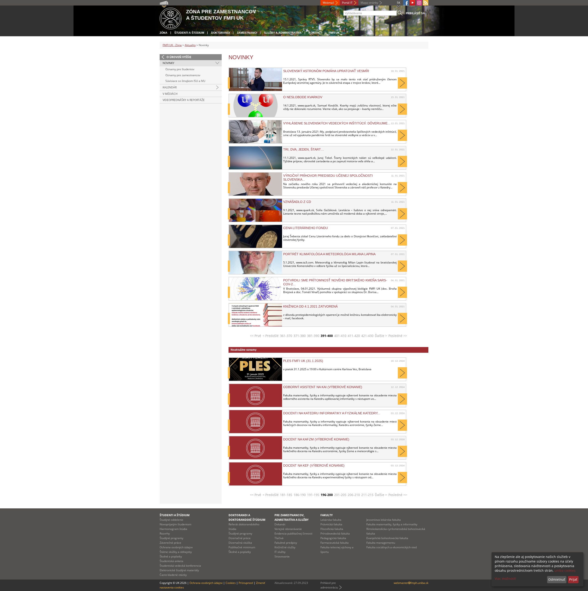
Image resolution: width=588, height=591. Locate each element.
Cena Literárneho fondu (305, 228)
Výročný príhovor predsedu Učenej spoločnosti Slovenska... (328, 177)
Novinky (168, 63)
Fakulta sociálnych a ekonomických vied (391, 547)
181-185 (286, 495)
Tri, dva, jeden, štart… (303, 149)
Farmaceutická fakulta (334, 543)
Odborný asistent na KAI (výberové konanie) (322, 387)
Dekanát (279, 524)
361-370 (286, 335)
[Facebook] (406, 3)
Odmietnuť (556, 579)
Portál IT (347, 3)
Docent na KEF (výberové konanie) (314, 465)
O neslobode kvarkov (302, 97)
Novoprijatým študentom (175, 524)
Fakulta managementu (380, 543)
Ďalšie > (381, 335)
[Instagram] (419, 3)
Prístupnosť (246, 583)
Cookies (231, 583)
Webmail (328, 3)
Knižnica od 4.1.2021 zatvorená (310, 306)
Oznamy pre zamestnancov (182, 75)
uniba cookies (565, 570)
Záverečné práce (170, 543)
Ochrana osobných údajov (176, 547)
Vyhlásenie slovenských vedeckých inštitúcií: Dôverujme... (336, 123)
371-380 (300, 335)
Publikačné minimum (242, 547)
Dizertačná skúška (240, 543)
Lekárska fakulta (330, 520)
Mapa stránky (369, 3)
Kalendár (170, 87)
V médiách (170, 94)
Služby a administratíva (283, 32)
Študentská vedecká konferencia (180, 566)
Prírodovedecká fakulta (335, 533)
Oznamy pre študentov (179, 69)
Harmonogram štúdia (173, 529)
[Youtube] (412, 3)
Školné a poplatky (171, 556)
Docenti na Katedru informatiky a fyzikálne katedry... (331, 413)
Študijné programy (171, 538)
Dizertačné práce (240, 538)
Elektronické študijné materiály (179, 570)
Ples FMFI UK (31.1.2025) (303, 361)
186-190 (300, 495)
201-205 (340, 495)
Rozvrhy (165, 533)
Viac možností (505, 578)
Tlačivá (278, 538)
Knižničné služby (284, 547)
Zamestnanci (247, 32)
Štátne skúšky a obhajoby (176, 552)
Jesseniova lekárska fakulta (383, 520)
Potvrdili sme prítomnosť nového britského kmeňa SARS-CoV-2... (335, 282)
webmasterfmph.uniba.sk (411, 583)
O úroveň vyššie (179, 57)
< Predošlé (271, 335)
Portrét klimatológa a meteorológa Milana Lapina (329, 254)
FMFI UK (334, 32)
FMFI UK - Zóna (172, 45)
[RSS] (425, 3)
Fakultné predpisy (285, 543)
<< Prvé (255, 335)
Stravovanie (282, 556)
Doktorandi (220, 32)
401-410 (340, 335)
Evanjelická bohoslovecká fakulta (387, 538)
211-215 (367, 495)
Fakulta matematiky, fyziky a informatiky (391, 524)
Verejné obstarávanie (288, 529)
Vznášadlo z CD (297, 202)
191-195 (313, 495)
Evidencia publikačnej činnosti (293, 533)
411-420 (354, 335)
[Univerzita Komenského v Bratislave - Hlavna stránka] (170, 18)
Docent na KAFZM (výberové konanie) (316, 439)
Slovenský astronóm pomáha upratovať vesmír (326, 71)
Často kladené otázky (173, 575)
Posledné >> (397, 335)
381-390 (313, 335)
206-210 (354, 495)
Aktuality (190, 45)
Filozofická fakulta (331, 529)
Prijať (573, 579)
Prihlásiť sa (415, 13)
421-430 (367, 335)
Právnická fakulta (331, 524)
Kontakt (315, 32)
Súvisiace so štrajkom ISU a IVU (185, 81)
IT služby (280, 552)
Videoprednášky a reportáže (184, 100)
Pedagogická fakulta (333, 538)
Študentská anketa (171, 561)
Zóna (163, 32)
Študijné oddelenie (171, 520)
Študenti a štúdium (189, 32)
